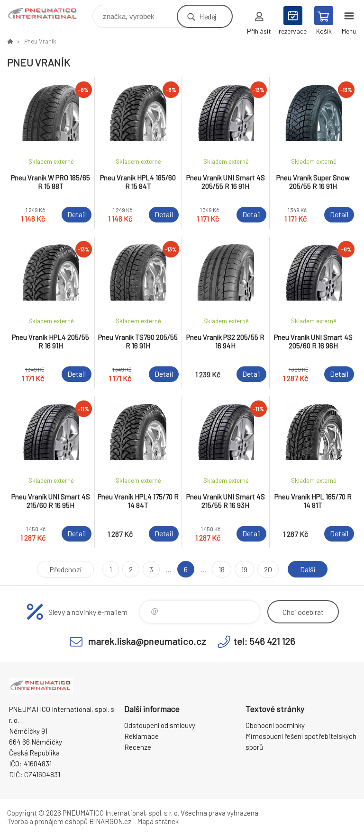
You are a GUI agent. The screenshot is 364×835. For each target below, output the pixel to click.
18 (221, 569)
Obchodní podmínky (275, 725)
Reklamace (141, 736)
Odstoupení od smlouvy (159, 725)
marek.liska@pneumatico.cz (147, 641)
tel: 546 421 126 (264, 641)
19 (244, 569)
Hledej (207, 16)
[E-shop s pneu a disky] (10, 41)
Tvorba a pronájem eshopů (47, 821)
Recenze (137, 747)
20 (268, 569)
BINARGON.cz (110, 821)
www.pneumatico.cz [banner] (49, 14)
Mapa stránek (158, 821)
